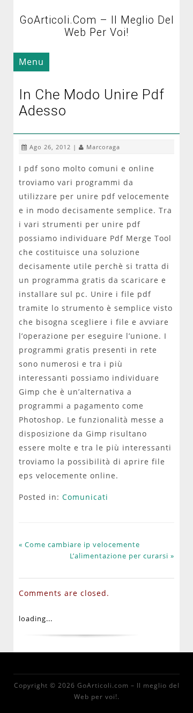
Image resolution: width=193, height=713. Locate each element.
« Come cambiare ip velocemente (79, 544)
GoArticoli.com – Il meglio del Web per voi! (96, 26)
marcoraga (103, 147)
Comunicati (85, 497)
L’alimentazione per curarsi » (122, 556)
